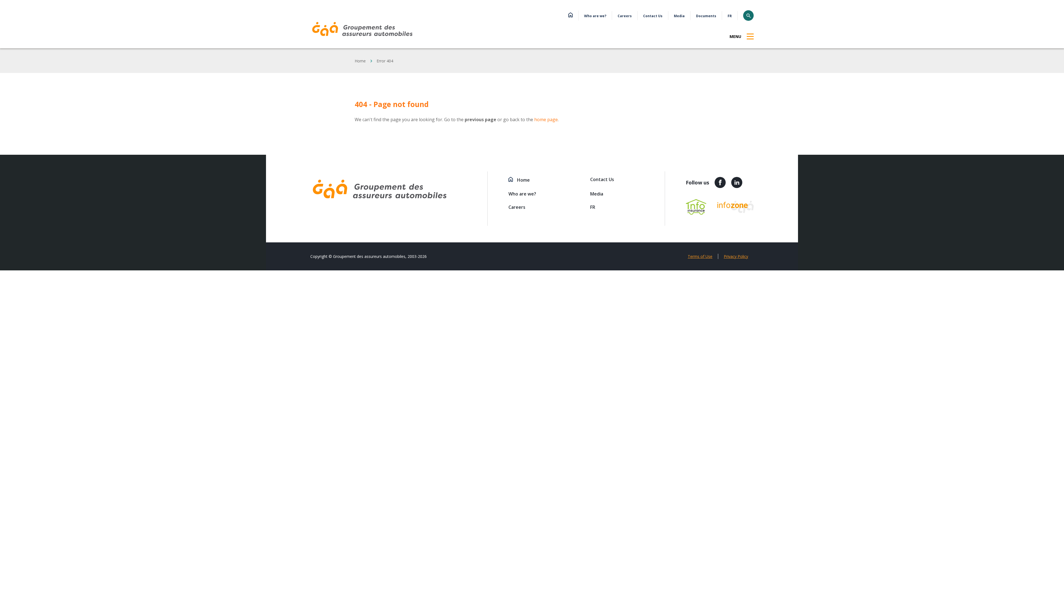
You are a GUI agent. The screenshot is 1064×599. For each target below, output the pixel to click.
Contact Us (653, 16)
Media (679, 16)
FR (730, 16)
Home (360, 61)
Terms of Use (700, 256)
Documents (706, 16)
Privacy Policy (736, 256)
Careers (625, 16)
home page (546, 119)
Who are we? (595, 16)
